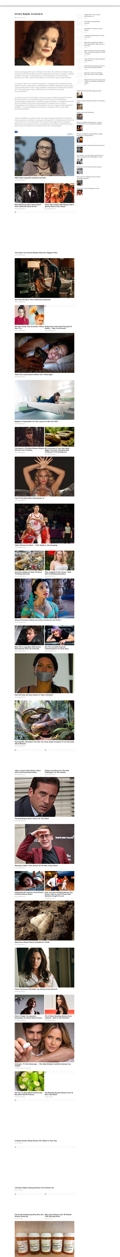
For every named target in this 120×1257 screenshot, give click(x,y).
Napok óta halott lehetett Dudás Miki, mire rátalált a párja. (91, 101)
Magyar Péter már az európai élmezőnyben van (92, 15)
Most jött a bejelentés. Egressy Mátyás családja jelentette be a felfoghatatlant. (89, 134)
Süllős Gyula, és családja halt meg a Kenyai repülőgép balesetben (88, 177)
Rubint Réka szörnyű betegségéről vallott (88, 188)
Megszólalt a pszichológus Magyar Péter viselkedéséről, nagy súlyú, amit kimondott (94, 44)
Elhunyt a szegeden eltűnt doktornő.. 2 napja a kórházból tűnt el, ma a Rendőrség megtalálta (89, 123)
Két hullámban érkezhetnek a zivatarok (92, 22)
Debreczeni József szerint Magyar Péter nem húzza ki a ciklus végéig (93, 73)
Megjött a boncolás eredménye (85, 112)
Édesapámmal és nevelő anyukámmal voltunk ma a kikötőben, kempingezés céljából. (94, 81)
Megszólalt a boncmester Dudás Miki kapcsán (89, 167)
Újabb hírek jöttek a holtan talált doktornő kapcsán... (91, 145)
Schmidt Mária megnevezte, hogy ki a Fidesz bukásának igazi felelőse (94, 66)
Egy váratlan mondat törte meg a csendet (93, 29)
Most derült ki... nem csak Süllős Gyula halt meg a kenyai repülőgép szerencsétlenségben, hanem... (90, 156)
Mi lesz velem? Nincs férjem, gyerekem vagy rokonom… (94, 59)
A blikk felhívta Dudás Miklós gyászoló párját (89, 91)
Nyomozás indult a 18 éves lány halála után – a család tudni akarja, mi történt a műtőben (94, 52)
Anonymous (19, 17)
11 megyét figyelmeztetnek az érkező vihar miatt (94, 36)
